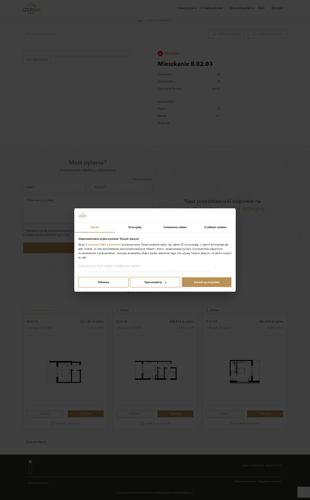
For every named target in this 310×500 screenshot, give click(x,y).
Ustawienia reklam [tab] (175, 226)
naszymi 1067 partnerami (104, 244)
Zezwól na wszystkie (207, 282)
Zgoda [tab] (94, 226)
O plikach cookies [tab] (215, 226)
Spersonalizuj (153, 282)
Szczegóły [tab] (134, 226)
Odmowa (103, 282)
